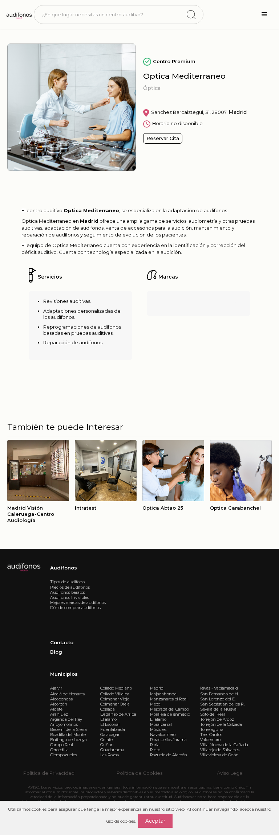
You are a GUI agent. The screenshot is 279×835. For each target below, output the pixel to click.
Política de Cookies (139, 773)
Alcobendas (61, 699)
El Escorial (110, 724)
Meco (155, 704)
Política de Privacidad (48, 773)
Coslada (107, 709)
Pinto (155, 749)
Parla (154, 744)
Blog (56, 652)
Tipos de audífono (67, 581)
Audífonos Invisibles (69, 597)
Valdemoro (210, 739)
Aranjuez (59, 714)
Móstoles (158, 729)
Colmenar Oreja (115, 704)
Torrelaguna (211, 729)
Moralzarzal (161, 724)
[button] (264, 14)
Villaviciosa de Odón (219, 754)
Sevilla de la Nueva (218, 709)
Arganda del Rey (66, 719)
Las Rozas (109, 754)
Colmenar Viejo (114, 699)
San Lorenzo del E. (217, 699)
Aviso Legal (230, 773)
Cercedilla (59, 749)
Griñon (107, 744)
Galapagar (110, 734)
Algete (56, 709)
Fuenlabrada (112, 729)
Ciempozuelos (63, 754)
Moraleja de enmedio (170, 714)
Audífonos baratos (67, 592)
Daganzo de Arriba (118, 714)
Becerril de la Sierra (68, 729)
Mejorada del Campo (169, 709)
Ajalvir (56, 688)
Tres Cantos (211, 734)
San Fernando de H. (219, 693)
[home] (19, 14)
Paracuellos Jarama (168, 739)
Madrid (156, 688)
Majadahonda (163, 693)
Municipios (64, 674)
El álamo (108, 719)
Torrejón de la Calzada (221, 724)
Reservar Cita (162, 138)
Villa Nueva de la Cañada (224, 744)
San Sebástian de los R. (222, 704)
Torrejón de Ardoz (217, 719)
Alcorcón (58, 704)
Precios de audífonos (70, 587)
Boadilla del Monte (68, 734)
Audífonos (63, 568)
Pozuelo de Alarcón (168, 754)
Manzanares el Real (168, 699)
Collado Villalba (114, 693)
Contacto (61, 642)
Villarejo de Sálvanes (219, 749)
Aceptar (155, 821)
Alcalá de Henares (67, 693)
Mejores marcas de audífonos (78, 602)
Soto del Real (212, 714)
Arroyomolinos (64, 724)
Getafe (106, 739)
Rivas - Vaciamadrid (219, 688)
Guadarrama (112, 749)
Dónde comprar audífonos (75, 607)
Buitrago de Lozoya (68, 739)
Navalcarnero (162, 734)
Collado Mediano (116, 688)
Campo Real (61, 744)
